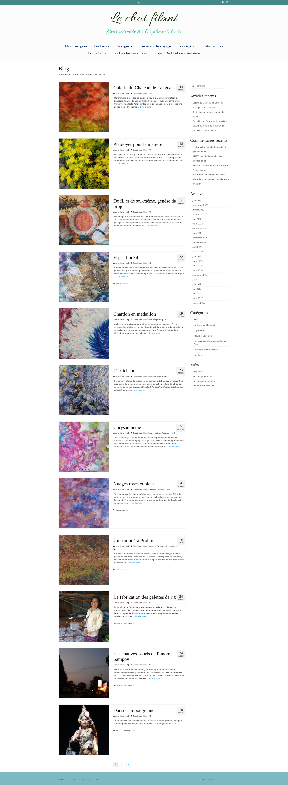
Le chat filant (144, 18)
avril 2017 (197, 293)
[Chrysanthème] (84, 447)
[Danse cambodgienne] (84, 729)
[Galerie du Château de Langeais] (84, 107)
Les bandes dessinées (214, 174)
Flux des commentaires (203, 381)
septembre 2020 (200, 242)
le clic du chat (123, 93)
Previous (56, 163)
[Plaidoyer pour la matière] (84, 164)
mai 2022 (196, 219)
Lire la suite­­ (145, 107)
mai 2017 (196, 289)
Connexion (197, 371)
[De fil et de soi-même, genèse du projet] (84, 220)
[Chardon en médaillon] (84, 333)
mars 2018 (197, 270)
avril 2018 (197, 265)
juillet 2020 (197, 251)
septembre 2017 (200, 275)
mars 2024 (197, 214)
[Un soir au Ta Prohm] (84, 559)
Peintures (165, 433)
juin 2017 (196, 284)
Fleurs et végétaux (154, 320)
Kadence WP (94, 780)
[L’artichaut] (84, 390)
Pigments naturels (121, 510)
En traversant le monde (155, 489)
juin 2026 (196, 200)
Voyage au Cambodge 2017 (125, 623)
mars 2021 (197, 233)
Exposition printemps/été (204, 130)
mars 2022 (197, 224)
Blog (145, 93)
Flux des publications (202, 376)
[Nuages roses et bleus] (84, 503)
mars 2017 (197, 298)
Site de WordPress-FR (203, 385)
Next (111, 163)
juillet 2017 (197, 279)
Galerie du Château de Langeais (207, 103)
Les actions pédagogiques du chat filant (210, 342)
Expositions (151, 546)
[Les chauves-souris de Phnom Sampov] (84, 673)
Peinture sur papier (121, 284)
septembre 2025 (200, 205)
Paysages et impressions (166, 546)
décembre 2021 (199, 228)
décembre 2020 (199, 237)
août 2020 (197, 247)
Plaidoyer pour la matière (204, 107)
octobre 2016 (198, 303)
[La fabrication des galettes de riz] (84, 616)
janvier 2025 (198, 210)
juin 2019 (196, 256)
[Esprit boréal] (84, 276)
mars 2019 (197, 261)
